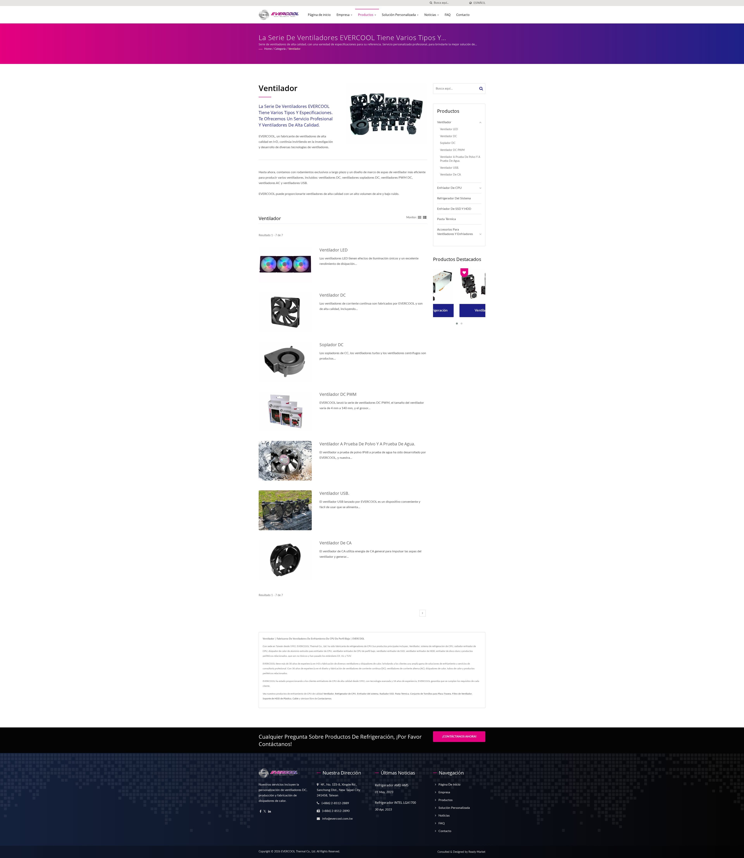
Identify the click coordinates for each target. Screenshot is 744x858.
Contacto (463, 15)
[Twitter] (264, 811)
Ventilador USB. (334, 493)
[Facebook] (260, 811)
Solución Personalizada (399, 15)
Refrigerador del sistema (454, 198)
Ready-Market (476, 852)
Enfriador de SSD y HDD (454, 208)
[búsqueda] (431, 3)
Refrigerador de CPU (345, 694)
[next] (422, 613)
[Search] (481, 88)
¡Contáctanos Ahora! (459, 736)
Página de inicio (319, 15)
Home (268, 49)
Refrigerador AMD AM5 (391, 785)
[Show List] (424, 217)
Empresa (343, 15)
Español (479, 3)
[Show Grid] (419, 217)
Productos (366, 15)
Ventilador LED (333, 250)
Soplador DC (331, 344)
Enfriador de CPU (449, 187)
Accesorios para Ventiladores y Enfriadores (455, 232)
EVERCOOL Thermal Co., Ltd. (298, 851)
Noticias (430, 15)
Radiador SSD (387, 694)
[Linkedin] (269, 811)
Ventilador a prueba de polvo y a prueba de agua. (367, 444)
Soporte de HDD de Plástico (277, 698)
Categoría (280, 49)
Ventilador (294, 49)
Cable (295, 698)
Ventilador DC (332, 295)
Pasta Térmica (446, 219)
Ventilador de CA (335, 543)
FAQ (447, 15)
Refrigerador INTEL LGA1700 (395, 802)
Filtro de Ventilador (462, 694)
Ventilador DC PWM (337, 394)
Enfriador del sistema (367, 694)
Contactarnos (324, 698)
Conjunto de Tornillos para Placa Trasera (430, 694)
